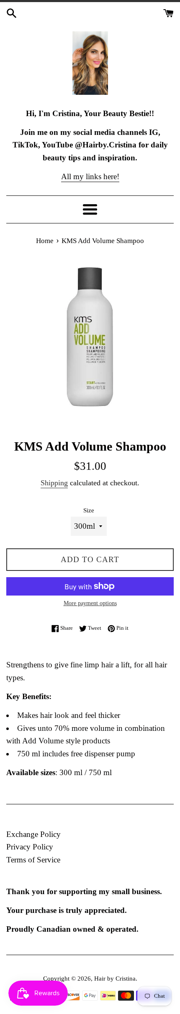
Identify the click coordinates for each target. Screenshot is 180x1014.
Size (88, 510)
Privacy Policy (29, 846)
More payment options (90, 603)
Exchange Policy (33, 834)
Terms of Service (33, 859)
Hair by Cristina (115, 978)
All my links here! (90, 176)
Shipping (54, 483)
